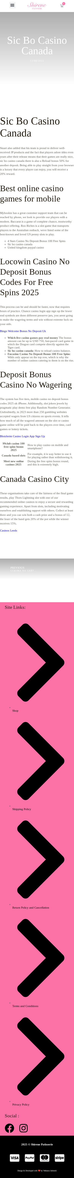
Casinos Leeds (8, 530)
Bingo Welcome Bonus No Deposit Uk (23, 331)
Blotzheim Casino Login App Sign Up (22, 436)
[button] (12, 5)
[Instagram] (23, 1128)
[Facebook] (9, 1128)
